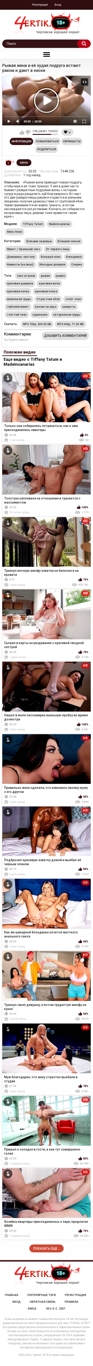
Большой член (50, 256)
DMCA (32, 1308)
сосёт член (73, 299)
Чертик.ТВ (39, 1355)
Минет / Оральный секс (23, 249)
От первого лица (58, 249)
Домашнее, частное (21, 256)
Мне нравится (22, 132)
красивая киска (18, 291)
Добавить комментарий (65, 335)
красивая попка (46, 291)
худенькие (40, 314)
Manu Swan (14, 231)
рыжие (60, 275)
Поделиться (46, 149)
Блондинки (74, 256)
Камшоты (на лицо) (20, 264)
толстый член (17, 314)
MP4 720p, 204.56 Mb (37, 324)
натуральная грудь (66, 314)
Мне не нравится (28, 132)
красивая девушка (20, 283)
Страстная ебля (48, 299)
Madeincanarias (59, 224)
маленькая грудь (19, 299)
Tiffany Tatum (33, 224)
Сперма (76, 264)
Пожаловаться (47, 141)
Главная (11, 1295)
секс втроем (26, 275)
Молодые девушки (53, 264)
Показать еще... (46, 1248)
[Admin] (9, 162)
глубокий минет (18, 306)
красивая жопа (49, 283)
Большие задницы (39, 241)
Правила (71, 1301)
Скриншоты (72, 141)
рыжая (45, 275)
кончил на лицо (45, 306)
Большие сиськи (69, 241)
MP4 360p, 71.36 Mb (70, 324)
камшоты (68, 306)
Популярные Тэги (41, 1295)
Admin (24, 162)
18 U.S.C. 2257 (55, 1308)
